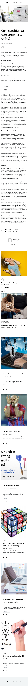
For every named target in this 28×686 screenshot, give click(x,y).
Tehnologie (14, 597)
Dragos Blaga (6, 46)
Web (18, 597)
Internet (7, 26)
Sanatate (3, 330)
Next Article (4, 291)
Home (2, 26)
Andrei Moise (5, 605)
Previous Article (6, 249)
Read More (6, 387)
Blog (2, 287)
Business (4, 597)
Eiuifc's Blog (14, 3)
